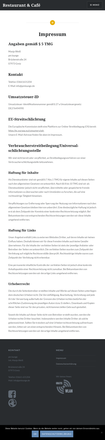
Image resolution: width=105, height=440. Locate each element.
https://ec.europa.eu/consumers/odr (26, 130)
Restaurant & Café (21, 5)
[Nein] (101, 432)
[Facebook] (12, 397)
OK (35, 434)
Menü (96, 5)
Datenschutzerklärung (66, 364)
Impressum (61, 358)
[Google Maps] (12, 406)
